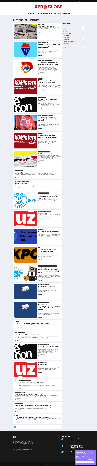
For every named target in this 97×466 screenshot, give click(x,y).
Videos (37, 13)
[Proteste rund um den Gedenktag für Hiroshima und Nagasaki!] (14, 321)
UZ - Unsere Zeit (26, 181)
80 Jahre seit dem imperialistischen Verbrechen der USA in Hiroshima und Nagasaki (48, 64)
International (66, 39)
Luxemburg (40, 24)
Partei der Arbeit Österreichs (47, 60)
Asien (64, 31)
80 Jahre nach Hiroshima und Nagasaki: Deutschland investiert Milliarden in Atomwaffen (48, 196)
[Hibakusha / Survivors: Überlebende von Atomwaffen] (25, 236)
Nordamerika (66, 45)
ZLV (44, 24)
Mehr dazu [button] (90, 459)
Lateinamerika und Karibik (68, 41)
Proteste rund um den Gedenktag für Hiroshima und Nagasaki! (32, 323)
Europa (40, 60)
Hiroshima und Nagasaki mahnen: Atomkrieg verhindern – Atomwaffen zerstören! (47, 119)
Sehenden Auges (42, 213)
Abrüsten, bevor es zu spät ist (46, 154)
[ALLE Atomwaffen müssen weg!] (25, 31)
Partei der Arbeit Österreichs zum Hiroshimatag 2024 (29, 394)
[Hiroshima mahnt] (25, 369)
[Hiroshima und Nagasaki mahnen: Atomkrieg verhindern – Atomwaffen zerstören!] (25, 122)
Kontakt (54, 13)
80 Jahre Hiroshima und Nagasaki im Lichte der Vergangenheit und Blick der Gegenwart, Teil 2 (48, 82)
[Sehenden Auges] (25, 218)
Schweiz (40, 229)
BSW (16, 332)
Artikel (33, 13)
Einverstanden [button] (85, 462)
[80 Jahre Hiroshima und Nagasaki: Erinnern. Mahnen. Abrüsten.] (25, 255)
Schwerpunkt (66, 47)
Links (50, 13)
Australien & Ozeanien (67, 33)
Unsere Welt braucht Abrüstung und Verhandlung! (28, 334)
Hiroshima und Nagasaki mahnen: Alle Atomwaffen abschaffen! (32, 417)
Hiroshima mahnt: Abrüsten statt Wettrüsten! (31, 382)
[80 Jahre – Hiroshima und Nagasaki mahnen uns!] (25, 104)
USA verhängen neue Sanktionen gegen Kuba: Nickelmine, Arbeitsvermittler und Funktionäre (77, 446)
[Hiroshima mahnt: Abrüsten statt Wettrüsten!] (16, 381)
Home (29, 13)
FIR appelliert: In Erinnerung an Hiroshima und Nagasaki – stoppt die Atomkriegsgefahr (49, 46)
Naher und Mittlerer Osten (68, 43)
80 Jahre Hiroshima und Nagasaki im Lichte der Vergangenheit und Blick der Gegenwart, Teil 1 (48, 137)
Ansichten (65, 29)
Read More (40, 34)
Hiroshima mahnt (42, 364)
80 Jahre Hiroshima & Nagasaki (46, 286)
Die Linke (21, 380)
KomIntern (40, 78)
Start (14, 17)
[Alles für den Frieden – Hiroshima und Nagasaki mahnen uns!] (25, 351)
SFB (43, 229)
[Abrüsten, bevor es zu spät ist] (25, 159)
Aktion (64, 27)
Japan (47, 284)
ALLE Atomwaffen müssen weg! (46, 26)
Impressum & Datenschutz (63, 13)
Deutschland (66, 35)
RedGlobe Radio (44, 13)
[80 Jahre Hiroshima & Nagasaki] (25, 291)
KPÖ (39, 247)
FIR (39, 42)
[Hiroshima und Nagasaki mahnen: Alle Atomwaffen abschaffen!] (14, 415)
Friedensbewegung (44, 42)
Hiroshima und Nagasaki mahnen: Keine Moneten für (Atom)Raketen (33, 405)
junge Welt (48, 151)
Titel (64, 49)
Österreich (40, 115)
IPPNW (47, 193)
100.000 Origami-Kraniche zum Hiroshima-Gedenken (28, 172)
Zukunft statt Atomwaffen (22, 183)
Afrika (64, 25)
